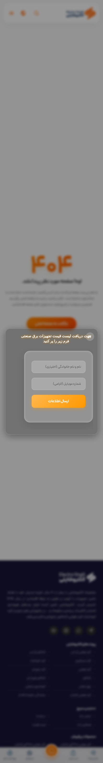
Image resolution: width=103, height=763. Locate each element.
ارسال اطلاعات (58, 401)
